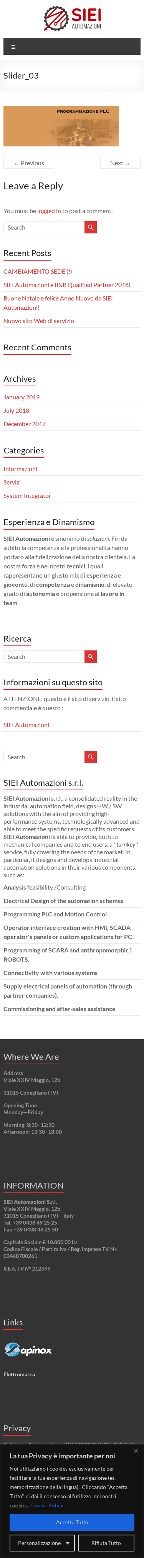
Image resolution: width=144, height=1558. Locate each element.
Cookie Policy (46, 1505)
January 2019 (21, 397)
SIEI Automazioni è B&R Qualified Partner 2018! (67, 284)
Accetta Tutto (72, 1522)
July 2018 (16, 410)
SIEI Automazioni (26, 724)
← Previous (28, 162)
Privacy (17, 1428)
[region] (72, 1501)
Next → (120, 162)
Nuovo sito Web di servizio (38, 320)
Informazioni (20, 468)
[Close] (136, 1450)
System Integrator (27, 495)
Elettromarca (19, 1374)
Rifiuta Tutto (106, 1543)
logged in (49, 210)
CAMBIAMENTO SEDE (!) (37, 271)
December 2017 (24, 423)
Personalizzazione (39, 1543)
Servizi (12, 482)
